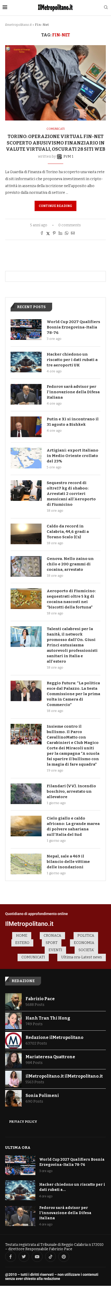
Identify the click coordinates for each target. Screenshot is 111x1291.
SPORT (52, 943)
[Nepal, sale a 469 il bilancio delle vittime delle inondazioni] (26, 864)
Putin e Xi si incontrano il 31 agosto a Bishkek (73, 422)
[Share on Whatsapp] (66, 233)
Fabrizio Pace (40, 998)
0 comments (69, 225)
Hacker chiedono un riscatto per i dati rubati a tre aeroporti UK (72, 359)
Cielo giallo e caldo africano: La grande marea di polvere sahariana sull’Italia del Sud (73, 826)
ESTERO (22, 943)
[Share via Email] (73, 233)
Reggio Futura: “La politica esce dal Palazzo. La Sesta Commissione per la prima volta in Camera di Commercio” (73, 694)
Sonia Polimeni (42, 1095)
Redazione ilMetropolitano (54, 1037)
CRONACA (52, 935)
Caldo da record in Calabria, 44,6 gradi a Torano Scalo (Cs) (68, 531)
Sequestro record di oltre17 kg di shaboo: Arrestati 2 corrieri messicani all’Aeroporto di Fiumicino (71, 493)
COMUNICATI (33, 957)
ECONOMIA (84, 943)
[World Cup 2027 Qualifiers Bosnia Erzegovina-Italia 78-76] (26, 329)
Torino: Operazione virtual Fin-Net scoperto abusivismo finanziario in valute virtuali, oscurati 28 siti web (55, 143)
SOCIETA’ (86, 950)
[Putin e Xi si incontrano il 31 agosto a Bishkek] (26, 426)
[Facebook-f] (10, 1256)
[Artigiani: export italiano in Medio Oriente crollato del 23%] (26, 458)
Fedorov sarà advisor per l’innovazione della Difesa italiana (73, 392)
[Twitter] (24, 1256)
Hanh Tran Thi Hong (48, 1018)
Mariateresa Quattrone (50, 1056)
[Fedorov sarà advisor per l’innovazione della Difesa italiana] (26, 394)
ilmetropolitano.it (18, 25)
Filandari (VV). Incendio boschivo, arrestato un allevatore (71, 791)
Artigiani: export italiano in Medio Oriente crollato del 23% (72, 455)
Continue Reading (55, 206)
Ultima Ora (17, 1147)
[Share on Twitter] (48, 233)
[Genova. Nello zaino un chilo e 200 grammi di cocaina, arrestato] (26, 566)
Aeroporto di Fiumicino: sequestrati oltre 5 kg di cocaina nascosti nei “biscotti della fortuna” (71, 599)
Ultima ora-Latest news (81, 957)
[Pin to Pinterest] (54, 233)
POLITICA (85, 935)
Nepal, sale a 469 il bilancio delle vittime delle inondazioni (68, 861)
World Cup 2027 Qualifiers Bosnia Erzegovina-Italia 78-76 (73, 327)
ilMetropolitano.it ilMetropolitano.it (64, 1076)
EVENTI (55, 950)
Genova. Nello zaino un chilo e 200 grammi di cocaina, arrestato (70, 564)
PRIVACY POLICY (23, 1122)
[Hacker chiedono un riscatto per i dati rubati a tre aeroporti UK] (26, 362)
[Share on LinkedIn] (60, 233)
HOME (21, 935)
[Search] (105, 7)
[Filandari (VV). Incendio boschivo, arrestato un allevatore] (26, 793)
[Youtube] (37, 1256)
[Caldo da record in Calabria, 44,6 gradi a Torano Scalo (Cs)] (26, 534)
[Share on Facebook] (42, 233)
